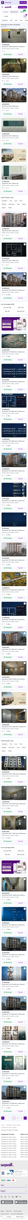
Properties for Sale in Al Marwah (9, 1141)
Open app (23, 2)
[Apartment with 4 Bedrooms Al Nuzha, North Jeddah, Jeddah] (14, 131)
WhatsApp (9, 54)
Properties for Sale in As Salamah (9, 1157)
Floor (21, 20)
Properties (5, 12)
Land (16, 20)
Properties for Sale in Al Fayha (9, 1139)
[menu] (2, 7)
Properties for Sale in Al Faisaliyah (9, 1137)
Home (2, 1125)
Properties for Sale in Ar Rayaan (9, 1152)
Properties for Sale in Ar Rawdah (9, 1150)
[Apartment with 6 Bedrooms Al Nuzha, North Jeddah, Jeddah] (14, 102)
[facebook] (9, 1197)
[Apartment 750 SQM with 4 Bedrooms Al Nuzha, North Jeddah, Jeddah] (14, 347)
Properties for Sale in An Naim (9, 1146)
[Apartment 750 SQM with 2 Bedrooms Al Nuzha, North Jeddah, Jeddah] (14, 556)
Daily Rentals (14, 12)
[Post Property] (16, 7)
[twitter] (20, 1197)
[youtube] (17, 1197)
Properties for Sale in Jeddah (8, 1127)
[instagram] (2, 1197)
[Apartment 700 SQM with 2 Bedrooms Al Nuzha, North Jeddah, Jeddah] (14, 286)
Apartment (4, 20)
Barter (23, 11)
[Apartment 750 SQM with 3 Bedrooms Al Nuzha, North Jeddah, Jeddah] (14, 467)
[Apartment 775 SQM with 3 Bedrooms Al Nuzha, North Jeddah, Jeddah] (14, 1010)
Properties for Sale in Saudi (13, 1125)
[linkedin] (13, 1197)
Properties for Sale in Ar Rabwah (9, 1148)
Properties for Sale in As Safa (8, 1154)
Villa (11, 20)
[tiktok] (5, 1197)
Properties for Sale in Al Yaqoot (9, 1143)
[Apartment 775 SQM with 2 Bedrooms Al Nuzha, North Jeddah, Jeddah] (14, 950)
